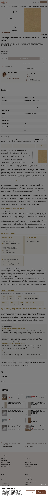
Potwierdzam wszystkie (40, 492)
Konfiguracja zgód (30, 492)
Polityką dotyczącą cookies (10, 491)
